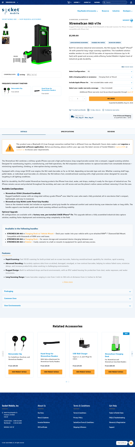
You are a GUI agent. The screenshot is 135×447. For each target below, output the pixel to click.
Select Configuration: (77, 71)
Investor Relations (44, 422)
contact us (20, 150)
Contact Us (87, 2)
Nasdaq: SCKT (8, 427)
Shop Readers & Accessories (30, 19)
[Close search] (125, 2)
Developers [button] (127, 11)
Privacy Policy (78, 418)
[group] (5, 26)
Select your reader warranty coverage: (84, 88)
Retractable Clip (15, 354)
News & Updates (43, 418)
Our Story (41, 413)
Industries (116, 11)
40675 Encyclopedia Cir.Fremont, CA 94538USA (11, 415)
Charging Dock (31, 239)
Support (111, 427)
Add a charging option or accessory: (83, 77)
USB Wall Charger (80, 354)
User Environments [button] (12, 305)
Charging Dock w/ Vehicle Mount (39, 234)
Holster (28, 242)
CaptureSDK (120, 147)
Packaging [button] (8, 291)
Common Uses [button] (10, 298)
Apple (129, 92)
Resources (105, 11)
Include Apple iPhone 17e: (78, 83)
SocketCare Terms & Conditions (83, 422)
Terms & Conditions (79, 413)
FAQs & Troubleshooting (117, 418)
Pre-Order (111, 99)
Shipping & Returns (79, 427)
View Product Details (19, 372)
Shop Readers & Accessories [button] (86, 11)
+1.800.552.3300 (17, 421)
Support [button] (76, 2)
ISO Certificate (42, 427)
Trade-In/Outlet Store (116, 413)
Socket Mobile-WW (9, 19)
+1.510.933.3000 (17, 423)
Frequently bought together (14, 84)
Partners (97, 2)
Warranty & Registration (117, 422)
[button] (104, 2)
